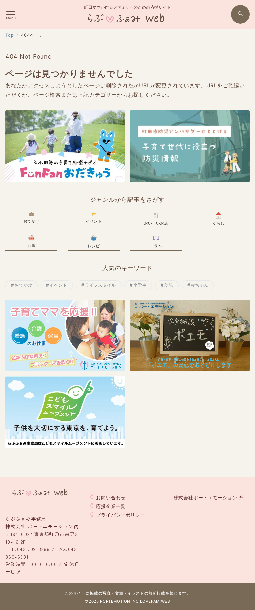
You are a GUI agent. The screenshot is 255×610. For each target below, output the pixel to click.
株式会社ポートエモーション (205, 497)
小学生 (140, 285)
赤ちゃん (199, 285)
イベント (58, 285)
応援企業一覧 (111, 506)
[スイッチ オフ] (240, 14)
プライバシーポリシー (120, 515)
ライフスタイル (100, 285)
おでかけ (23, 285)
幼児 (168, 285)
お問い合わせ (111, 497)
